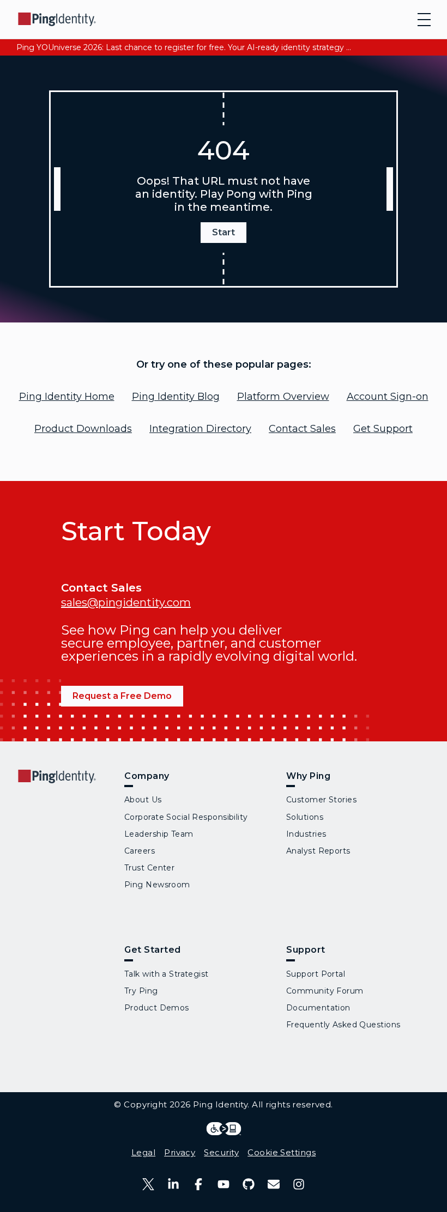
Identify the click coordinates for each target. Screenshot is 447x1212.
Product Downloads (83, 429)
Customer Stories (321, 800)
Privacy (179, 1152)
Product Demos (156, 1008)
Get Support (383, 429)
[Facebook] (198, 1184)
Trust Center (149, 868)
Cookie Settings (281, 1152)
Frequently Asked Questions (343, 1025)
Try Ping (141, 991)
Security (221, 1152)
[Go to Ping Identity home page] (57, 19)
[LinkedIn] (173, 1184)
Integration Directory (200, 429)
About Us (143, 800)
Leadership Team (159, 834)
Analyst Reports (318, 851)
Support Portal (315, 974)
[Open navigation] (424, 19)
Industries (306, 834)
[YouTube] (223, 1184)
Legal (143, 1152)
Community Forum (325, 991)
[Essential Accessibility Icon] (223, 1128)
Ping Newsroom (157, 885)
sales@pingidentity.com (126, 602)
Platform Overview (283, 397)
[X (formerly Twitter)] (148, 1184)
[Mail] (274, 1184)
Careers (139, 851)
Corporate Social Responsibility (186, 817)
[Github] (249, 1184)
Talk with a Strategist (166, 974)
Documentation (318, 1008)
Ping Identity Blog (176, 397)
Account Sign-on (387, 397)
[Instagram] (299, 1184)
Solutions (304, 817)
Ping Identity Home (66, 397)
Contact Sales (302, 429)
